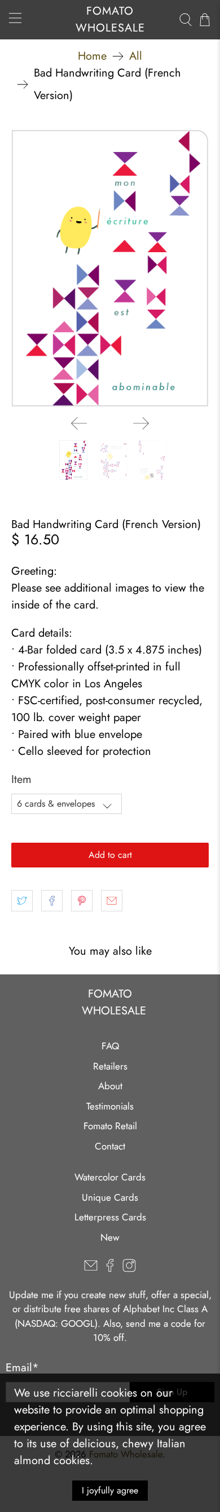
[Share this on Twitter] (22, 900)
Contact (110, 1146)
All (135, 56)
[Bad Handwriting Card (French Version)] (110, 267)
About (110, 1086)
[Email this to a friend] (111, 900)
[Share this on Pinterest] (82, 900)
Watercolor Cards (110, 1177)
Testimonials (110, 1106)
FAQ (110, 1046)
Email (22, 1367)
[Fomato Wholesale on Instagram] (129, 1269)
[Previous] (79, 423)
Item (21, 779)
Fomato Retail (110, 1126)
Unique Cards (110, 1197)
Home (92, 56)
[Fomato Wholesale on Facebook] (110, 1269)
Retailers (110, 1066)
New (110, 1237)
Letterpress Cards (110, 1217)
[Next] (141, 423)
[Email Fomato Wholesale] (91, 1269)
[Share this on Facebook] (52, 900)
